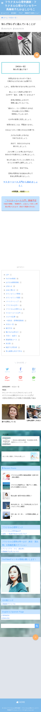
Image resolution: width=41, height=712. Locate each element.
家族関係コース (12, 340)
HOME (22, 702)
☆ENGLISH (5, 618)
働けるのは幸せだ (13, 332)
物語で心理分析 (12, 347)
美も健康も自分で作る (15, 351)
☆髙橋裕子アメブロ (8, 604)
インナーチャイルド (10, 393)
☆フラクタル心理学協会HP (11, 531)
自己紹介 (13, 13)
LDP (8, 275)
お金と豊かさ (12, 290)
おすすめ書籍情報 (13, 282)
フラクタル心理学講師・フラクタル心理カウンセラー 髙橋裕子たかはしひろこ (21, 5)
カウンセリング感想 (14, 298)
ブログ (21, 13)
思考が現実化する (10, 398)
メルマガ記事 (12, 317)
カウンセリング (25, 393)
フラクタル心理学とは (15, 309)
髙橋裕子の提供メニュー (32, 13)
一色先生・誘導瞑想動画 (16, 320)
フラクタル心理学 (10, 395)
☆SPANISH (5, 615)
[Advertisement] (20, 240)
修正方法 (10, 328)
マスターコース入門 (14, 313)
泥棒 (19, 398)
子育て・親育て (13, 336)
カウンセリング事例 (14, 294)
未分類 (9, 343)
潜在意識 (27, 398)
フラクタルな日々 (13, 305)
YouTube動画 (12, 278)
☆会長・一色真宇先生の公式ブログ (14, 534)
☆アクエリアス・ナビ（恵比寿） (13, 549)
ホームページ (5, 13)
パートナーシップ (13, 301)
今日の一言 (11, 324)
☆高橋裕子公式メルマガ (10, 551)
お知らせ (10, 286)
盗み (34, 398)
